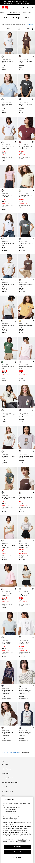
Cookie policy (22, 841)
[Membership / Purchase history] (24, 7)
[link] (19, 2)
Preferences (17, 857)
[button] (9, 42)
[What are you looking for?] (19, 7)
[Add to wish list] (15, 56)
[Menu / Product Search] (32, 7)
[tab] (2, 12)
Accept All (17, 847)
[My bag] (28, 7)
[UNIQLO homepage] (5, 7)
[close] (2, 2)
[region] (17, 830)
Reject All (17, 852)
